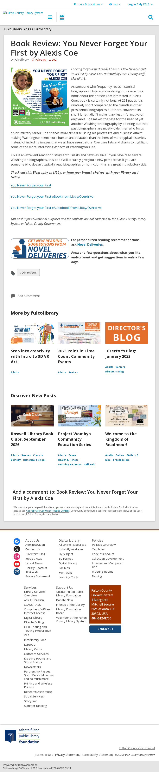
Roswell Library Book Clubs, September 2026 (32, 439)
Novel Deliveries (90, 244)
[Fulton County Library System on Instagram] (17, 556)
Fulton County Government (137, 748)
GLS (26, 635)
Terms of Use (44, 755)
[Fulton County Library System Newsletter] (17, 571)
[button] (88, 4)
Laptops (29, 644)
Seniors (73, 372)
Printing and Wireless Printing (38, 685)
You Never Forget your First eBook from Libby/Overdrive (52, 196)
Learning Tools (69, 577)
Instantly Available (71, 549)
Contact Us (32, 549)
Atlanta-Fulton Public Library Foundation (69, 593)
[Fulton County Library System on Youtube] (17, 564)
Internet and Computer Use (107, 565)
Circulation (98, 549)
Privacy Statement (37, 576)
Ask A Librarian (34, 600)
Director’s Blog (35, 554)
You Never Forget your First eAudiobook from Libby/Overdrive (56, 208)
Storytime (30, 701)
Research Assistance (38, 692)
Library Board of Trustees (36, 569)
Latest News (34, 563)
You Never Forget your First (31, 185)
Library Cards (33, 649)
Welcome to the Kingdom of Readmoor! (121, 439)
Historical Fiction (34, 459)
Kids (108, 459)
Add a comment (29, 296)
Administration (35, 544)
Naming (97, 576)
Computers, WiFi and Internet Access (38, 611)
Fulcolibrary (42, 29)
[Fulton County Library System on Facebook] (17, 541)
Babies (120, 455)
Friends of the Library (70, 604)
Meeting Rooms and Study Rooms (37, 660)
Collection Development (108, 558)
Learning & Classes (70, 464)
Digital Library (68, 563)
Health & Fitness (68, 459)
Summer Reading (35, 706)
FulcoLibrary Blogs (17, 29)
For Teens (66, 572)
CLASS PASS (32, 604)
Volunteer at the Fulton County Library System (71, 619)
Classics (38, 455)
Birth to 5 (132, 455)
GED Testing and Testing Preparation (37, 628)
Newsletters (32, 667)
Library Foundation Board (68, 611)
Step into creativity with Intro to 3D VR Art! (30, 356)
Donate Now (64, 600)
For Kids (64, 568)
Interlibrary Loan (35, 640)
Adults (15, 372)
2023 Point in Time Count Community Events (76, 356)
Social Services (34, 696)
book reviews (28, 273)
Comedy (16, 459)
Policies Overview (104, 544)
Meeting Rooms (102, 571)
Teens (72, 455)
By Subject (66, 554)
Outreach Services (36, 654)
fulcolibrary (21, 59)
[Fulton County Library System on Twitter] (17, 549)
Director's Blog (114, 371)
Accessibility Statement (97, 755)
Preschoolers (121, 459)
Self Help (89, 464)
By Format (66, 558)
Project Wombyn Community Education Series (74, 439)
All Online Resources (72, 544)
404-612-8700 (101, 618)
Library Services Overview (35, 593)
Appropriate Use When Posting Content (47, 510)
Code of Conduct (103, 554)
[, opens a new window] (23, 743)
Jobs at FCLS (33, 558)
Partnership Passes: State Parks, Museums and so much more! (39, 675)
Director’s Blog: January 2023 (120, 353)
